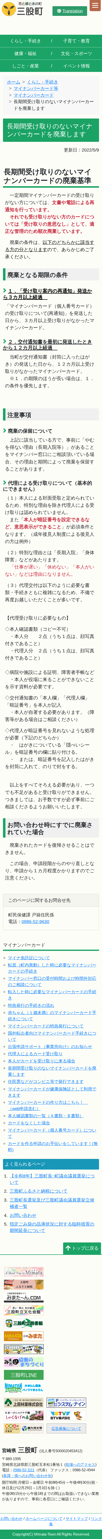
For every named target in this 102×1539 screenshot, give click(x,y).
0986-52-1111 (23, 1470)
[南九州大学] (24, 1428)
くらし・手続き (25, 40)
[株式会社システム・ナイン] (66, 1402)
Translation (72, 11)
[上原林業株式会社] (24, 1402)
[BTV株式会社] (66, 1415)
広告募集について (66, 1428)
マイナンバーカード (34, 95)
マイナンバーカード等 (36, 88)
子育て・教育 (76, 40)
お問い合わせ (23, 1215)
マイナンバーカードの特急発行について (46, 1026)
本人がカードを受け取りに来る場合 (41, 1061)
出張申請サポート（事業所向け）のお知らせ (50, 1046)
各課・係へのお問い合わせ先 (27, 1476)
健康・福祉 (25, 53)
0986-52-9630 (35, 921)
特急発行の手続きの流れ (31, 1005)
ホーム (13, 82)
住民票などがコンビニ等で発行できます (46, 1081)
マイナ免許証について (29, 958)
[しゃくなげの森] (24, 1415)
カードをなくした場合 (29, 1123)
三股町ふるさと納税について (39, 1191)
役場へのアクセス (80, 1464)
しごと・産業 (25, 65)
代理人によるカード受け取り (35, 1054)
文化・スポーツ (76, 53)
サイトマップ (77, 1518)
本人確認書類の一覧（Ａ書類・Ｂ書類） (46, 1116)
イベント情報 (76, 65)
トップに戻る (85, 1248)
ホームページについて (44, 1518)
